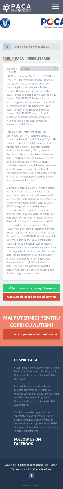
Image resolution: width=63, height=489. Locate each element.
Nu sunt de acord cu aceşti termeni (33, 297)
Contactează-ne (42, 469)
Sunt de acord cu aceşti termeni (33, 288)
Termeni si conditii (21, 469)
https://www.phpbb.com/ (20, 180)
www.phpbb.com (33, 154)
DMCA (53, 464)
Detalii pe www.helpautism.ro (34, 334)
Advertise (10, 464)
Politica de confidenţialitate (33, 464)
